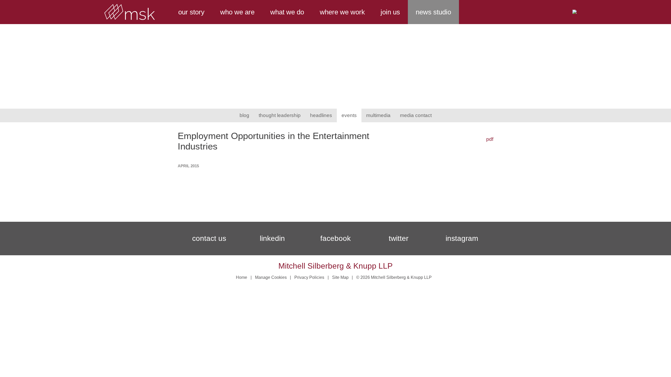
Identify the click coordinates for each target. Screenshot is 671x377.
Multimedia (378, 115)
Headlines (321, 115)
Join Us (390, 12)
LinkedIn (272, 238)
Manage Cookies (271, 277)
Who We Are (237, 12)
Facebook (335, 238)
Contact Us (209, 238)
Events (349, 115)
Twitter (398, 238)
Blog (244, 115)
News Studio (433, 12)
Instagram (462, 238)
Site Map (340, 277)
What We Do (287, 12)
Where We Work (342, 12)
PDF (489, 139)
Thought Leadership (280, 115)
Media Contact (416, 115)
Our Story (191, 12)
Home (241, 277)
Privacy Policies (309, 277)
